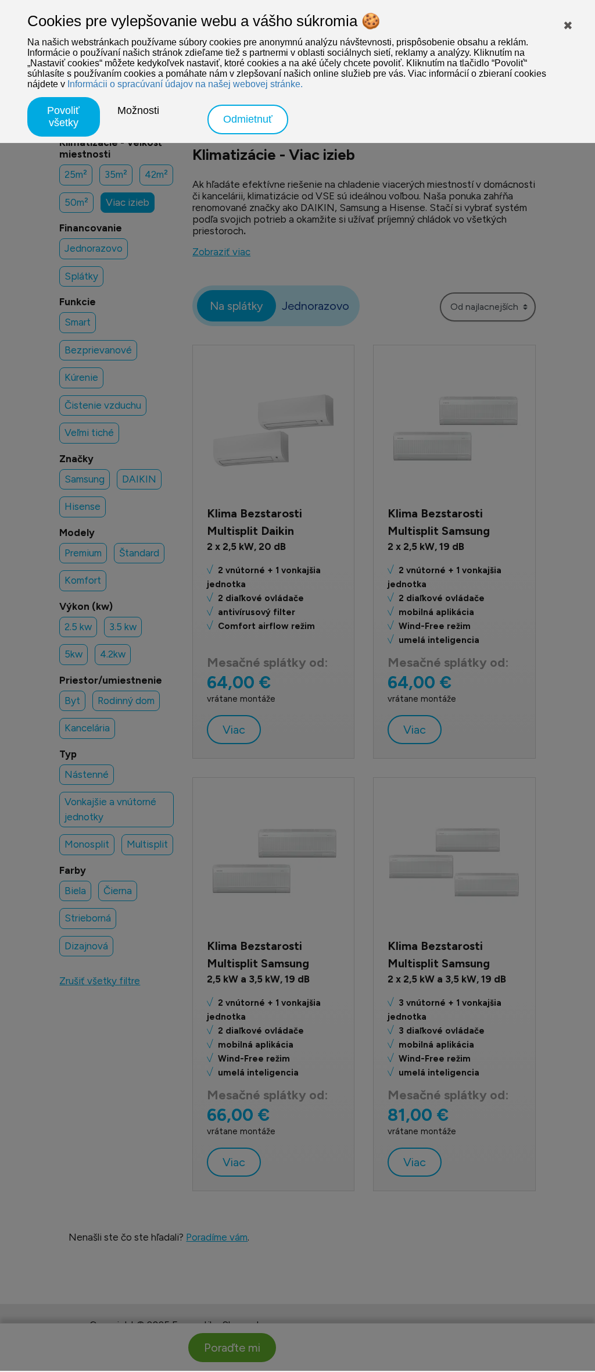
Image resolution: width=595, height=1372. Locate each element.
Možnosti (138, 110)
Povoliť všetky (63, 116)
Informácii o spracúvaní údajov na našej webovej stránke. (185, 84)
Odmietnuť (248, 119)
